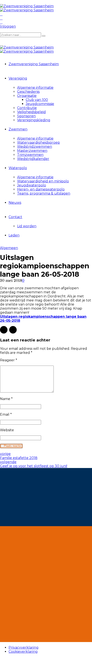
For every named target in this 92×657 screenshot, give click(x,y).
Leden (14, 235)
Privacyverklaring (24, 647)
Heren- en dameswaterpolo (41, 189)
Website (7, 430)
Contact (15, 217)
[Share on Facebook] (3, 330)
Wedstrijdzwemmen (34, 147)
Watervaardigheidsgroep (38, 142)
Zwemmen (18, 129)
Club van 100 (37, 100)
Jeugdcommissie (40, 104)
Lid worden (26, 226)
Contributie (27, 108)
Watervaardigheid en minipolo (43, 181)
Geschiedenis (28, 92)
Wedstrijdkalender (33, 159)
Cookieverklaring (23, 652)
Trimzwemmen (30, 155)
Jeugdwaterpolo (31, 185)
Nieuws (15, 203)
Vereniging (18, 78)
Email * (6, 414)
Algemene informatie (35, 88)
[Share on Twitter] (13, 330)
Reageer (8, 360)
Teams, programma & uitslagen (43, 193)
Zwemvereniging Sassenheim (34, 64)
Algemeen (9, 248)
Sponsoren (26, 116)
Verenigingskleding (33, 120)
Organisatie (27, 96)
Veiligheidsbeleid (31, 112)
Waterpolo (18, 168)
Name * (6, 399)
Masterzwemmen (32, 151)
